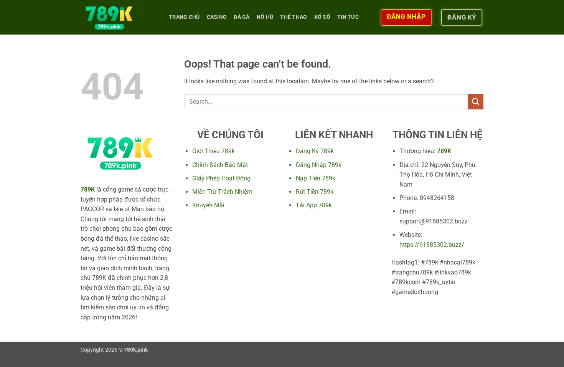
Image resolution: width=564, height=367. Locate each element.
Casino (217, 17)
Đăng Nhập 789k (318, 165)
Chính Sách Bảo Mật (220, 165)
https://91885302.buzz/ (431, 244)
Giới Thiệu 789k (213, 151)
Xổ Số (322, 17)
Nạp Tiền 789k (315, 178)
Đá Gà (241, 17)
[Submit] (475, 101)
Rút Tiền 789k (314, 191)
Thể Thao (293, 17)
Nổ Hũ (265, 17)
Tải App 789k (314, 205)
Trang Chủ (184, 17)
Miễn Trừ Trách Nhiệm (222, 191)
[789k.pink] (119, 17)
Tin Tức (348, 17)
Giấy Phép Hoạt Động (221, 178)
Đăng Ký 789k (315, 151)
